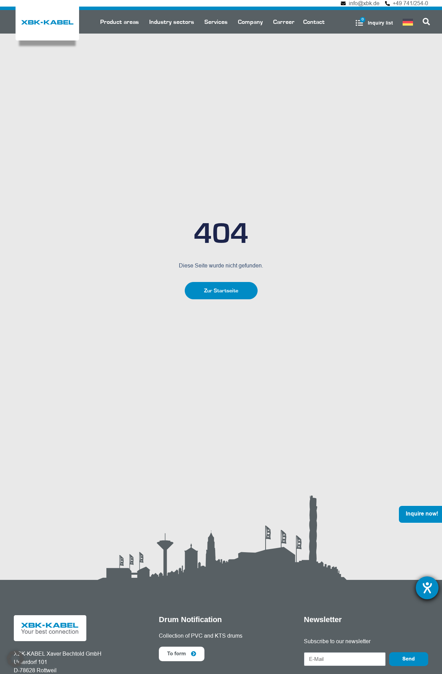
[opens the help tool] (427, 587)
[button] (15, 659)
